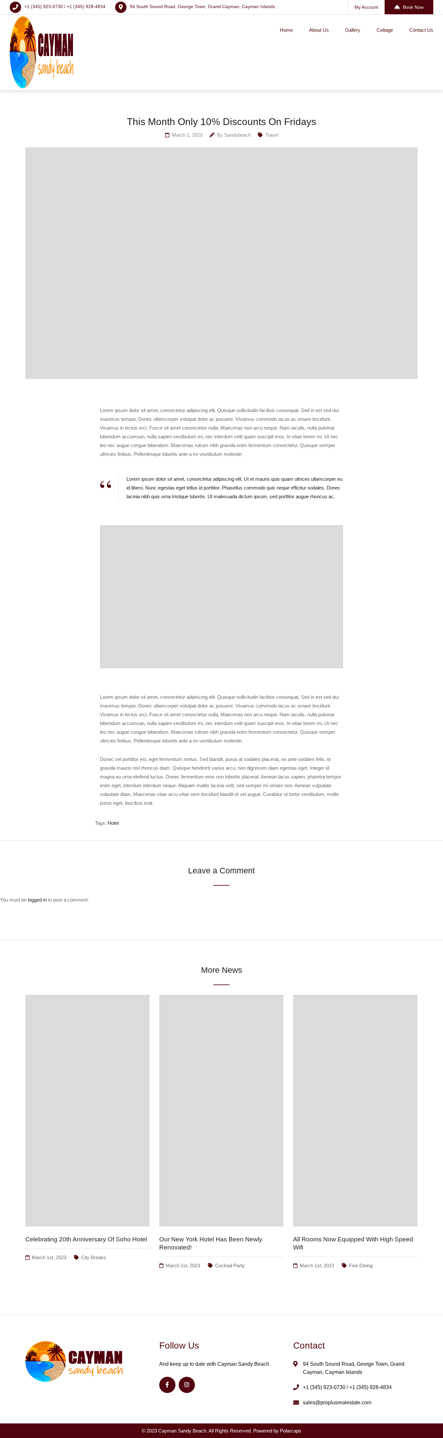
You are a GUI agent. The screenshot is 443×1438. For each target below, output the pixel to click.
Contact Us (421, 30)
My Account (366, 7)
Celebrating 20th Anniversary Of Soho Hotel (86, 1239)
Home (286, 30)
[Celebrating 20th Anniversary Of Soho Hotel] (87, 1233)
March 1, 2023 (187, 135)
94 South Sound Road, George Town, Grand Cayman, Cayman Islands (202, 6)
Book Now (413, 7)
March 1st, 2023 (49, 1257)
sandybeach (237, 135)
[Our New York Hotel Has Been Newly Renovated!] (221, 1233)
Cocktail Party (230, 1265)
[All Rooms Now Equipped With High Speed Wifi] (355, 1233)
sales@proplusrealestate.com (337, 1402)
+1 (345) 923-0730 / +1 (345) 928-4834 (64, 6)
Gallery (352, 30)
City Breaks (93, 1257)
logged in (37, 900)
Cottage (385, 30)
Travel (271, 135)
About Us (319, 30)
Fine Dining (361, 1265)
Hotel (113, 823)
